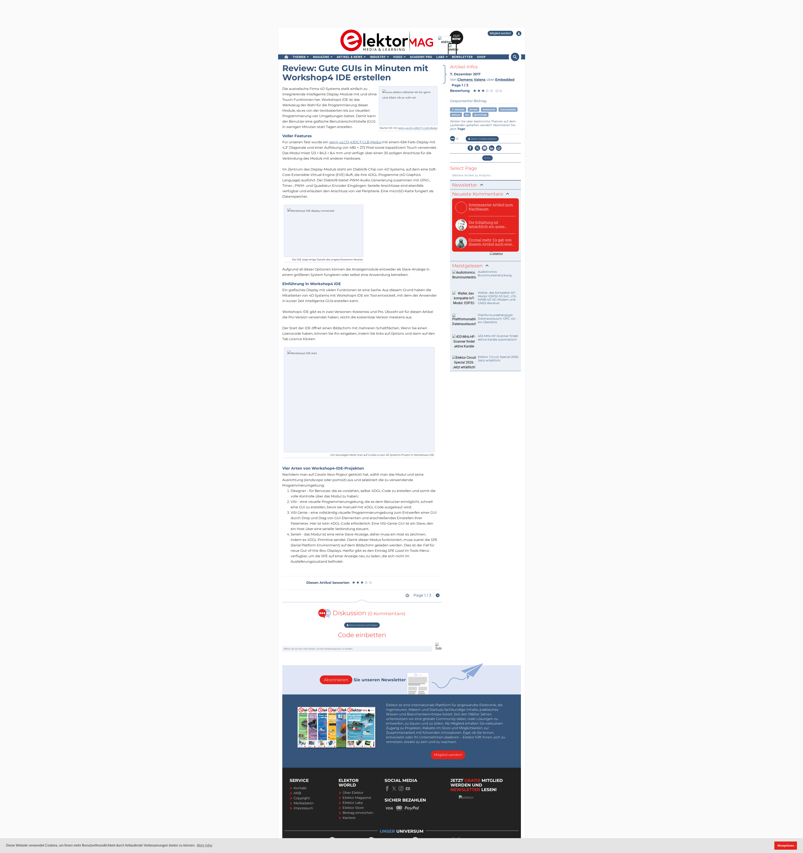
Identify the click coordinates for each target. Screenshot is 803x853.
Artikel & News (350, 57)
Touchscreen (508, 109)
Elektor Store (353, 808)
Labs (440, 57)
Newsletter (462, 57)
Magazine (321, 57)
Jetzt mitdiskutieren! (483, 138)
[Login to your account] (518, 33)
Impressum (303, 808)
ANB (297, 793)
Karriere (349, 818)
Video (398, 57)
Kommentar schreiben (363, 625)
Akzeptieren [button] (785, 845)
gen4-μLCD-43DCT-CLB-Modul (417, 127)
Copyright (302, 798)
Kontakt (300, 788)
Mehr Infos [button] (204, 845)
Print (487, 158)
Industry (378, 57)
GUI (467, 114)
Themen (299, 57)
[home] (286, 57)
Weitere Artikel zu (471, 175)
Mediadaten (304, 803)
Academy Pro (421, 57)
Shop (481, 57)
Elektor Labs (353, 803)
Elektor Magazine (357, 798)
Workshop (489, 109)
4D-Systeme (480, 114)
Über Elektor (353, 793)
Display (456, 114)
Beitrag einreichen (358, 813)
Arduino (459, 109)
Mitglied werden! (500, 33)
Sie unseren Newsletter (365, 679)
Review (473, 109)
